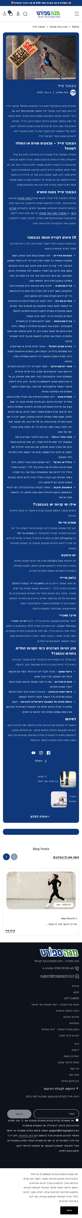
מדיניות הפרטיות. (27, 1135)
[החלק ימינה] (6, 856)
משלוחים (74, 1023)
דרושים (75, 1050)
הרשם (19, 1114)
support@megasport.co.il (57, 976)
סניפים (75, 986)
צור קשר (74, 1068)
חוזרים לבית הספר (69, 1035)
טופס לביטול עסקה (68, 1062)
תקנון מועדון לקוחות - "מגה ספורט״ (60, 1029)
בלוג (76, 1043)
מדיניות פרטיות (71, 1017)
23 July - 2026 (63, 904)
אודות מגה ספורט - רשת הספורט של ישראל (55, 1004)
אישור (69, 1210)
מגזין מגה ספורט (59, 26)
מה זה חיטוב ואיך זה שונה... (62, 924)
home (75, 26)
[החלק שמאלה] (14, 856)
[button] (75, 13)
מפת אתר (74, 1074)
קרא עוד (10, 930)
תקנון (76, 992)
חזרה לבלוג (38, 816)
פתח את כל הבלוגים (66, 857)
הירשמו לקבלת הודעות (59, 1089)
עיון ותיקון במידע (70, 1081)
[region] (41, 1193)
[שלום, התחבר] (18, 13)
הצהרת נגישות (71, 1056)
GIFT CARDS (71, 998)
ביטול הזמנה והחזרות (67, 1010)
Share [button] (38, 760)
